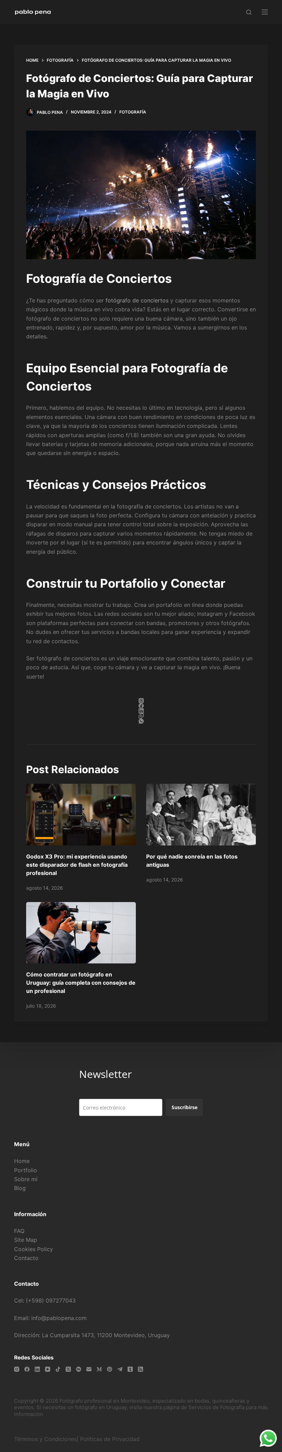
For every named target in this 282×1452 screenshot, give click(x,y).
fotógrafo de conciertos (137, 300)
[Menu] (265, 12)
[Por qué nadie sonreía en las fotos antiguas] (201, 814)
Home (22, 1160)
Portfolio (25, 1170)
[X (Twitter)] (68, 1369)
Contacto (26, 1258)
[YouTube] (47, 1369)
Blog (20, 1188)
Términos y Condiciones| (46, 1439)
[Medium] (99, 1369)
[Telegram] (119, 1369)
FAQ (19, 1230)
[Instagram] (16, 1369)
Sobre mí (25, 1179)
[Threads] (141, 700)
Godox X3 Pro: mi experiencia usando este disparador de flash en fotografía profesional (77, 864)
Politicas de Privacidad (110, 1439)
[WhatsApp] (141, 721)
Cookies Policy (33, 1249)
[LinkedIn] (141, 710)
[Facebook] (141, 705)
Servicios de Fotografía (216, 1407)
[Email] (88, 1369)
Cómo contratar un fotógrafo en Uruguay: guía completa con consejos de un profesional (80, 982)
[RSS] (140, 1369)
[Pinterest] (109, 1369)
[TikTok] (58, 1369)
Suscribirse (184, 1107)
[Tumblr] (130, 1369)
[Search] (248, 12)
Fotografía (132, 112)
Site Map (25, 1239)
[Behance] (78, 1369)
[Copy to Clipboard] (141, 716)
